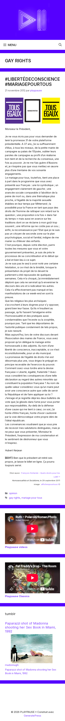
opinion (13, 493)
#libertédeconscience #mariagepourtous (32, 82)
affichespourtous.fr (50, 484)
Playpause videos (16, 547)
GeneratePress (32, 715)
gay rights (14, 497)
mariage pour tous (32, 497)
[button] (60, 45)
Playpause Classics (17, 596)
